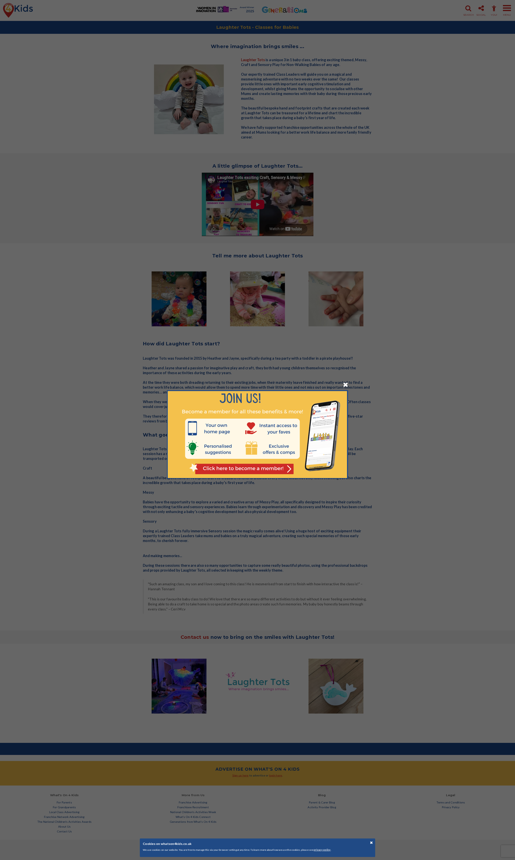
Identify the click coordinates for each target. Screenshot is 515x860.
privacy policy (322, 849)
